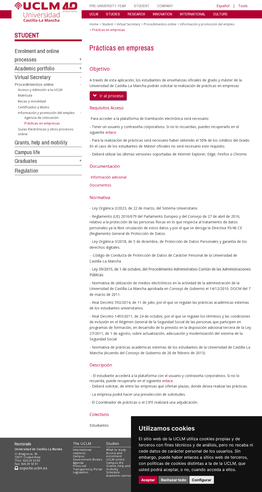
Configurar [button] (201, 480)
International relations (82, 451)
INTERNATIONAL (192, 14)
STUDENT (141, 5)
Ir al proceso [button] (112, 96)
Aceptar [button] (148, 480)
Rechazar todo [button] (173, 480)
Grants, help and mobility (41, 142)
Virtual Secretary (32, 77)
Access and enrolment (114, 454)
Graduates (26, 161)
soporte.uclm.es (32, 468)
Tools (243, 5)
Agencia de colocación (41, 117)
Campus (78, 456)
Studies (112, 443)
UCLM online (115, 459)
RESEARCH (136, 14)
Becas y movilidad (32, 101)
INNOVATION (162, 14)
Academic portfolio (34, 68)
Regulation (26, 170)
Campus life (27, 152)
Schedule (113, 472)
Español (223, 5)
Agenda (78, 463)
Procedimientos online (34, 84)
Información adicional (108, 177)
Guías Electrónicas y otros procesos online (45, 131)
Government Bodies (87, 459)
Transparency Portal (87, 469)
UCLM (94, 14)
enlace (110, 132)
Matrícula (25, 95)
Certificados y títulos (33, 106)
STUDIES (113, 14)
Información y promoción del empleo (46, 112)
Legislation (81, 472)
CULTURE (220, 14)
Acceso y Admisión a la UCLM (40, 89)
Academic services (119, 475)
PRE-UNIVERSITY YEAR (108, 5)
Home (94, 24)
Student (27, 35)
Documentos (100, 185)
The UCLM (82, 443)
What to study (116, 450)
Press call (79, 466)
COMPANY (165, 5)
